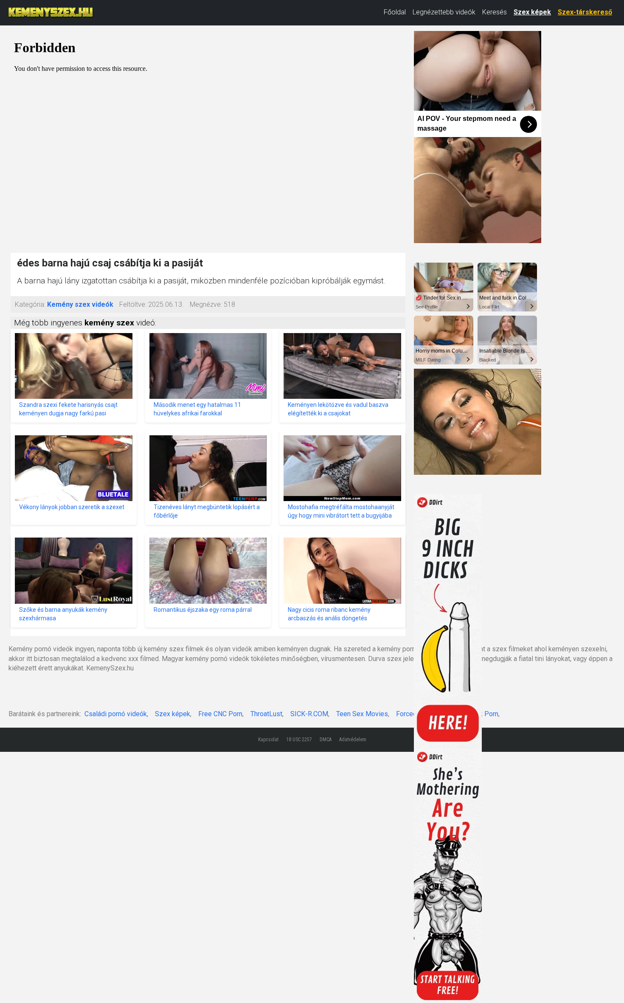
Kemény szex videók (80, 304)
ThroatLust (266, 714)
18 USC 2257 (299, 739)
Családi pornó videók (115, 714)
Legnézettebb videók (444, 12)
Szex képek (532, 12)
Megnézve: (206, 304)
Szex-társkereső (585, 12)
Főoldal (395, 12)
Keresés (494, 12)
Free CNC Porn (220, 714)
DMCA (326, 739)
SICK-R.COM (309, 714)
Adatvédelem (352, 739)
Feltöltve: (132, 304)
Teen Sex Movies (362, 714)
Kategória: (30, 304)
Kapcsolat (268, 739)
